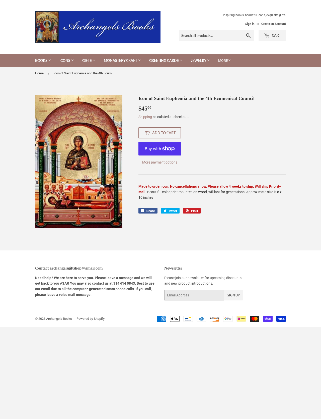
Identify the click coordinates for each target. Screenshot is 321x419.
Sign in (250, 24)
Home (39, 73)
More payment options (159, 162)
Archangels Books (59, 319)
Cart (276, 35)
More (223, 61)
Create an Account (273, 24)
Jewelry (199, 60)
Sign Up (233, 295)
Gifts (87, 60)
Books (41, 60)
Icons (65, 60)
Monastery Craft (121, 60)
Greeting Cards (164, 60)
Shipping (145, 117)
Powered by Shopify (90, 319)
